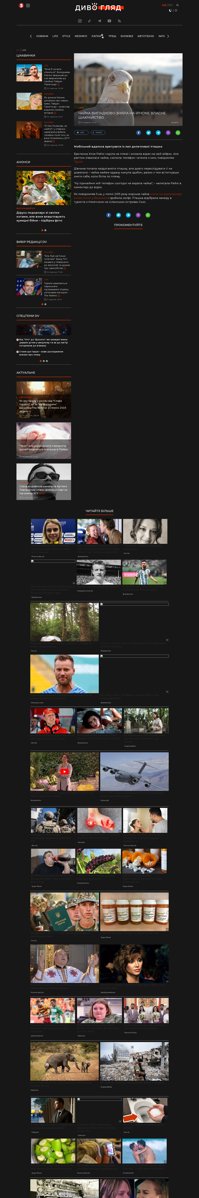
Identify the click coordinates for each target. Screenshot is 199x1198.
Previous (31, 36)
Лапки (96, 36)
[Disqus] (128, 271)
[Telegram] (99, 20)
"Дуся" (78, 161)
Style (66, 36)
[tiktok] (89, 20)
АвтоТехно (146, 36)
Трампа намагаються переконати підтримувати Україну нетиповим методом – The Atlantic (56, 289)
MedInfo (81, 36)
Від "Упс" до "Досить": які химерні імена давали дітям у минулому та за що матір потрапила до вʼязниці (43, 342)
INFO (162, 36)
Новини (42, 36)
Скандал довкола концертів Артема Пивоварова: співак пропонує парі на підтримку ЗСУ (43, 490)
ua (164, 5)
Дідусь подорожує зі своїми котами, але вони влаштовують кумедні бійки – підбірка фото (40, 216)
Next (168, 36)
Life (55, 36)
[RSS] (119, 20)
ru (170, 5)
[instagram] (79, 20)
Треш (112, 36)
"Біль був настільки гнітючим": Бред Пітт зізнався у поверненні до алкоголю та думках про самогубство (57, 262)
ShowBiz (127, 36)
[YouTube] (109, 20)
